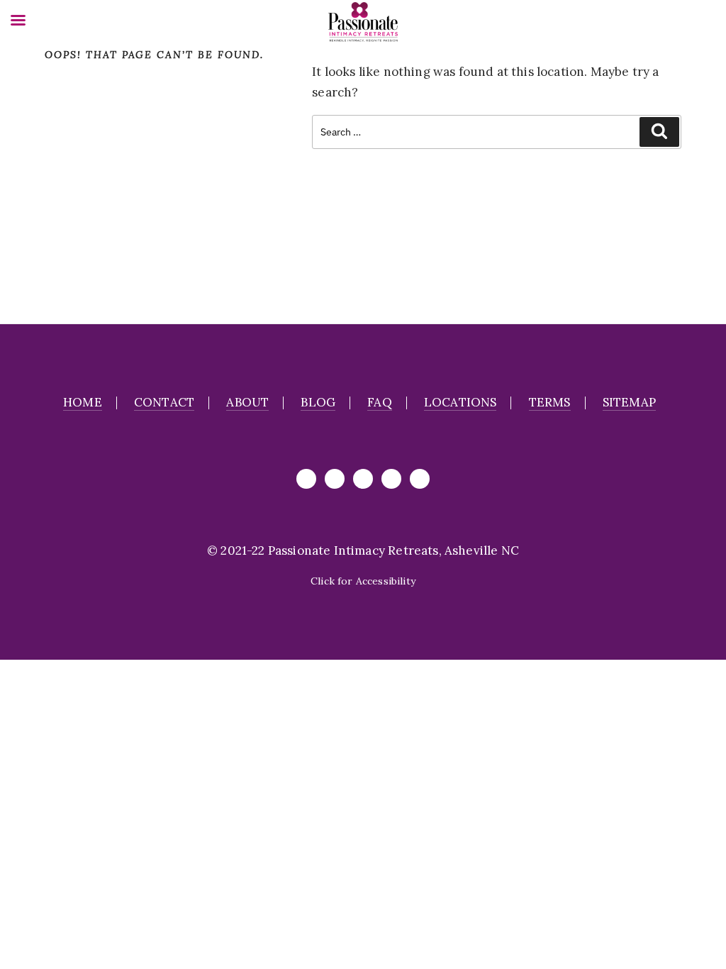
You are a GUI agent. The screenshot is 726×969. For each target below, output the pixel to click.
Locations (460, 402)
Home (82, 402)
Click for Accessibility (363, 581)
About (247, 402)
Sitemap (629, 402)
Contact (164, 402)
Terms (550, 402)
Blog (318, 402)
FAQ (379, 402)
